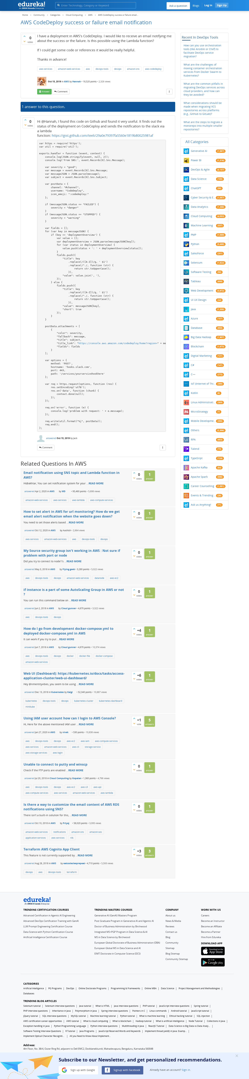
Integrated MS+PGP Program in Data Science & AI (120, 932)
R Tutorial (70, 1031)
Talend (195, 449)
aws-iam (85, 741)
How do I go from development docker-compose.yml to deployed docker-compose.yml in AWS (68, 630)
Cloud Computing (59, 778)
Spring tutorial (201, 1005)
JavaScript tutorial (200, 1010)
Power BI (196, 160)
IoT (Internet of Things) (203, 383)
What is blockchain (121, 1021)
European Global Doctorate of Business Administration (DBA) (127, 942)
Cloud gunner (68, 608)
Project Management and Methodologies (199, 988)
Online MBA (151, 988)
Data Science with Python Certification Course (48, 932)
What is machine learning (152, 1015)
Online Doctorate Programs (92, 988)
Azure (194, 318)
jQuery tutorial (30, 1015)
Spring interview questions (114, 1010)
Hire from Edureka (211, 937)
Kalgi (70, 692)
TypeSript (197, 458)
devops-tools (102, 68)
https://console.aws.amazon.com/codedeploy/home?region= (118, 343)
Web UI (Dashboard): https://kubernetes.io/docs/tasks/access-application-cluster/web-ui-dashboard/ (74, 675)
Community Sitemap (177, 959)
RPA (193, 439)
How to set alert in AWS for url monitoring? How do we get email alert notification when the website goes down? (72, 513)
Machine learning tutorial (103, 1015)
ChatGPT (196, 188)
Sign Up (222, 5)
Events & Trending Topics (203, 495)
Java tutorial (85, 1005)
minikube (30, 706)
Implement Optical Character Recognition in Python (44, 1036)
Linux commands (158, 1010)
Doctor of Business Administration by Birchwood (120, 926)
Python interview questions (104, 1026)
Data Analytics (199, 206)
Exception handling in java (36, 1026)
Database (196, 327)
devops (117, 68)
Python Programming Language (70, 1026)
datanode (99, 578)
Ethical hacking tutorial (180, 1015)
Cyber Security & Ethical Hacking (203, 197)
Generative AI (199, 151)
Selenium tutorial (32, 1005)
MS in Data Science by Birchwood (112, 937)
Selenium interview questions (60, 1005)
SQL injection (203, 1015)
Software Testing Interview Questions (42, 1031)
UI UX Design (199, 300)
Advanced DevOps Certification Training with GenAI (51, 921)
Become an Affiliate (211, 926)
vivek (65, 732)
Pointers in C (138, 1010)
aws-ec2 (114, 578)
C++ (193, 374)
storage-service (93, 746)
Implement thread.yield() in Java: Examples (166, 1031)
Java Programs (86, 1031)
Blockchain (197, 346)
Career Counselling (202, 486)
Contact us (171, 932)
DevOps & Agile (200, 169)
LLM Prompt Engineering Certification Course (47, 926)
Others (195, 430)
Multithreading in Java (133, 1026)
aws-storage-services (36, 752)
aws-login (58, 752)
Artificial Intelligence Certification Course (45, 937)
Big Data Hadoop (201, 337)
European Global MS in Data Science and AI (117, 948)
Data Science (199, 179)
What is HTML (103, 1005)
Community (172, 942)
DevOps (70, 988)
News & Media (173, 921)
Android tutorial (179, 1010)
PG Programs (55, 988)
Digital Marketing (201, 355)
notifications (59, 831)
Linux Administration (203, 402)
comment (62, 91)
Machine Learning (202, 225)
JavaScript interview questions (174, 1005)
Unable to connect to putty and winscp (55, 764)
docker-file (84, 656)
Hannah (76, 81)
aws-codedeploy (153, 68)
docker (70, 656)
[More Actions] (169, 91)
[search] (58, 5)
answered (51, 438)
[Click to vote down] (24, 41)
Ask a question (178, 5)
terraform (72, 872)
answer (46, 91)
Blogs (196, 5)
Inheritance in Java (61, 1010)
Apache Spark (199, 476)
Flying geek (69, 569)
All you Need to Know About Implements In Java (91, 1036)
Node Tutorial (196, 1021)
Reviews (170, 926)
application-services (36, 837)
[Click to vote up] (24, 36)
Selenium (196, 262)
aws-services (45, 68)
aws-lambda (78, 500)
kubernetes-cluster (83, 700)
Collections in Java (216, 1021)
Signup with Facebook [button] (126, 1070)
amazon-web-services (69, 68)
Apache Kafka (199, 467)
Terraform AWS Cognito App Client (52, 849)
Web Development (202, 290)
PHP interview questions (35, 1010)
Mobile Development (203, 421)
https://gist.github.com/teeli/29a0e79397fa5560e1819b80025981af (102, 135)
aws (88, 68)
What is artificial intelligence (170, 1021)
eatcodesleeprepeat (74, 863)
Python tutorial (127, 1015)
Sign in (186, 1070)
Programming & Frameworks (125, 988)
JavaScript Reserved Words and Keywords (120, 1031)
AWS (66, 81)
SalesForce (197, 253)
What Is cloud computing (95, 1021)
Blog (168, 937)
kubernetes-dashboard (110, 700)
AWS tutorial (72, 1021)
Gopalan (76, 778)
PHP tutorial (149, 1005)
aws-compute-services (101, 500)
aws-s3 (84, 787)
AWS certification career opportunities (42, 1021)
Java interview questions (126, 1005)
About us (170, 915)
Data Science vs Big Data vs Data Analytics (190, 1026)
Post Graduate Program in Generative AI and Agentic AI (124, 921)
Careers (205, 915)
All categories (197, 141)
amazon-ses (96, 831)
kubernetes (31, 700)
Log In (208, 5)
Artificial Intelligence (33, 988)
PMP (193, 234)
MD (63, 491)
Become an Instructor (213, 921)
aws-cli (75, 746)
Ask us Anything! (201, 504)
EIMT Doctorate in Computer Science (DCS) (117, 953)
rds (71, 837)
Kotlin (194, 393)
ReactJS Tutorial (156, 1026)
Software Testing (201, 272)
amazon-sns (133, 68)
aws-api (97, 787)
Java (193, 309)
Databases (28, 993)
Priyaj (66, 823)
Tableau (196, 281)
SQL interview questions (54, 1015)
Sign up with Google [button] (82, 1070)
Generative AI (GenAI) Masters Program (115, 915)
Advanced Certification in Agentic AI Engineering (49, 915)
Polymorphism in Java (86, 1010)
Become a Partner (210, 932)
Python (195, 244)
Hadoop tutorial (143, 1021)
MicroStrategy (199, 411)
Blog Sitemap (173, 953)
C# (192, 365)
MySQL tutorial (78, 1015)
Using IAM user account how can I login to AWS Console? (70, 718)
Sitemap (170, 948)
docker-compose (104, 656)
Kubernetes (57, 692)
